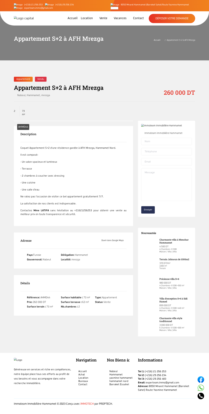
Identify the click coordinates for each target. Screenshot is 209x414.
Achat (81, 374)
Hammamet (33, 95)
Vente (103, 18)
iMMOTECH (87, 404)
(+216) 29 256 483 (155, 379)
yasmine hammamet (121, 378)
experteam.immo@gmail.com (38, 8)
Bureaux (83, 381)
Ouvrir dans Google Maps (112, 241)
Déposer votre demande (171, 18)
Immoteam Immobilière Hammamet (163, 133)
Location (87, 18)
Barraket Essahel (119, 384)
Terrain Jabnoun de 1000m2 (174, 259)
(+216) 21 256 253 (33, 5)
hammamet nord (118, 381)
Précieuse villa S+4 (169, 278)
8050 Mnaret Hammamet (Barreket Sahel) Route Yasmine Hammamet (155, 5)
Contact (138, 18)
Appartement (23, 79)
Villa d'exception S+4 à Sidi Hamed (173, 300)
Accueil (73, 18)
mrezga (45, 95)
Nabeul (21, 95)
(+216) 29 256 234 (64, 5)
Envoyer (148, 210)
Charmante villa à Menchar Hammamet (174, 241)
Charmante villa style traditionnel (170, 320)
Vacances (120, 18)
